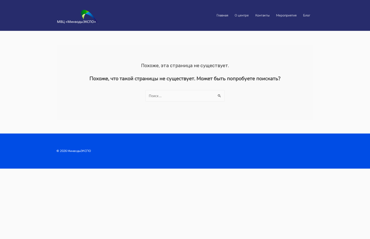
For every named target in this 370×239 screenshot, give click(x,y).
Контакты (262, 15)
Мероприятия (286, 15)
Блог (306, 15)
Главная (222, 15)
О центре (242, 15)
